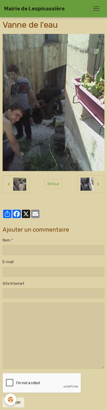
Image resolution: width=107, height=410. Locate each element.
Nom (6, 240)
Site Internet (13, 283)
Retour (53, 184)
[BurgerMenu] (96, 8)
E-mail (8, 262)
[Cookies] (10, 399)
